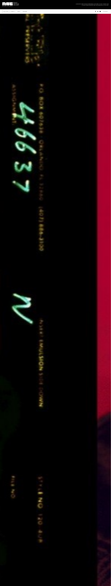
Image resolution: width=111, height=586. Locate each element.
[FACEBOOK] (96, 11)
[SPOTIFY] (100, 11)
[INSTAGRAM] (98, 11)
